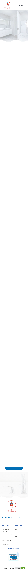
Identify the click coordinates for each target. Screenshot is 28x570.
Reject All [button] (18, 568)
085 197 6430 (7, 515)
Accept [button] (23, 568)
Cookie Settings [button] (11, 568)
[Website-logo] (8, 2)
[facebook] (2, 520)
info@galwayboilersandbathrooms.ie (12, 517)
